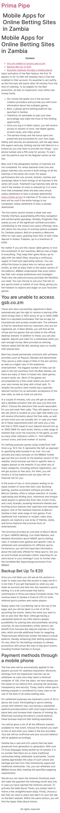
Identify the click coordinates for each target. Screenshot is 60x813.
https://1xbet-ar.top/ (12, 197)
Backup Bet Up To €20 (19, 66)
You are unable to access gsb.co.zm (26, 63)
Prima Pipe (15, 5)
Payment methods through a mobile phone (29, 70)
